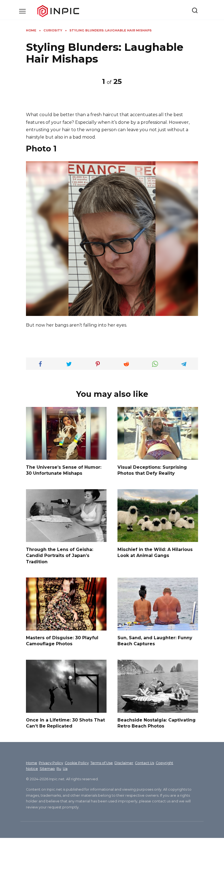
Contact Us (144, 763)
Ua (65, 769)
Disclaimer (123, 763)
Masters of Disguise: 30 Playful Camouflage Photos (62, 640)
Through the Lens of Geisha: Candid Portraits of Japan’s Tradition (59, 555)
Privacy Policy (51, 763)
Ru (59, 769)
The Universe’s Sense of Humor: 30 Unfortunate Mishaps (63, 470)
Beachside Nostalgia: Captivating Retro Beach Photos (156, 723)
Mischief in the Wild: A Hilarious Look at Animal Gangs (155, 552)
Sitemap (47, 769)
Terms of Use (101, 763)
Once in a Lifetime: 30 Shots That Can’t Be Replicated (65, 723)
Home (31, 763)
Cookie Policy (77, 763)
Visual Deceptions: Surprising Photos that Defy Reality (152, 470)
